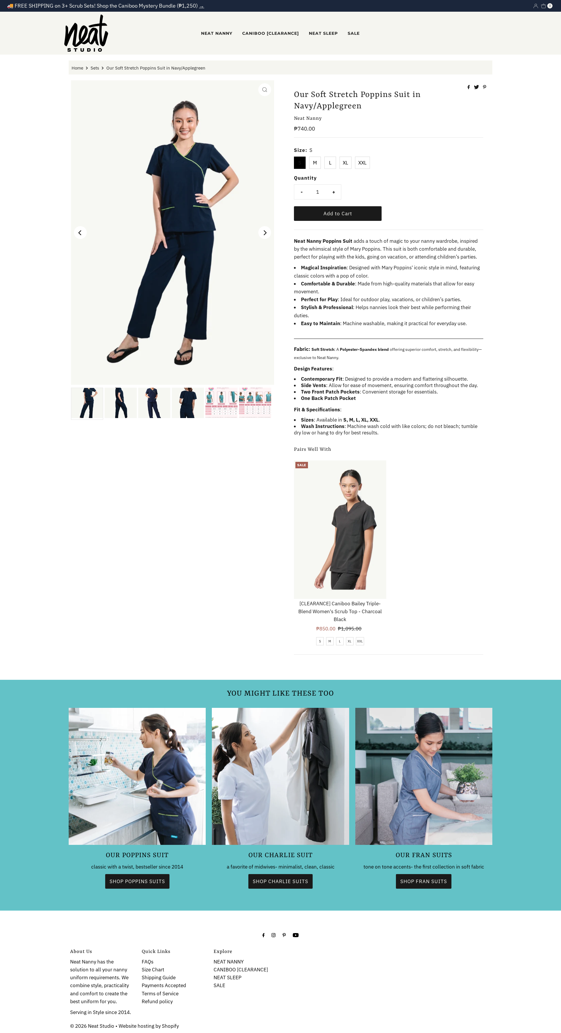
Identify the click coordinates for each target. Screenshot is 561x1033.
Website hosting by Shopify (149, 1026)
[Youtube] (296, 935)
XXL (362, 163)
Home (77, 68)
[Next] (264, 232)
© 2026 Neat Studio (92, 1026)
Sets (95, 68)
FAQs (147, 962)
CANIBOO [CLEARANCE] (270, 33)
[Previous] (80, 232)
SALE (354, 33)
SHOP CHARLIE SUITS (280, 881)
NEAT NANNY (216, 33)
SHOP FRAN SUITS (423, 881)
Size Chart (153, 969)
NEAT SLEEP (323, 33)
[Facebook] (263, 935)
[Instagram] (273, 935)
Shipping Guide (159, 977)
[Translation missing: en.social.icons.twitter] (477, 87)
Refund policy (157, 1001)
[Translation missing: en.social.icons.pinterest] (484, 87)
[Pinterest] (284, 935)
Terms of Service (160, 993)
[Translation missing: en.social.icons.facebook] (469, 87)
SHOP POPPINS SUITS (137, 881)
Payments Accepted (164, 985)
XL (345, 163)
